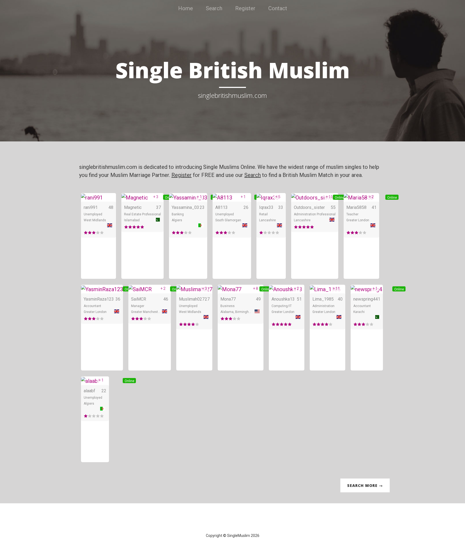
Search (214, 8)
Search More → (365, 485)
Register (245, 8)
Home (185, 8)
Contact (277, 8)
